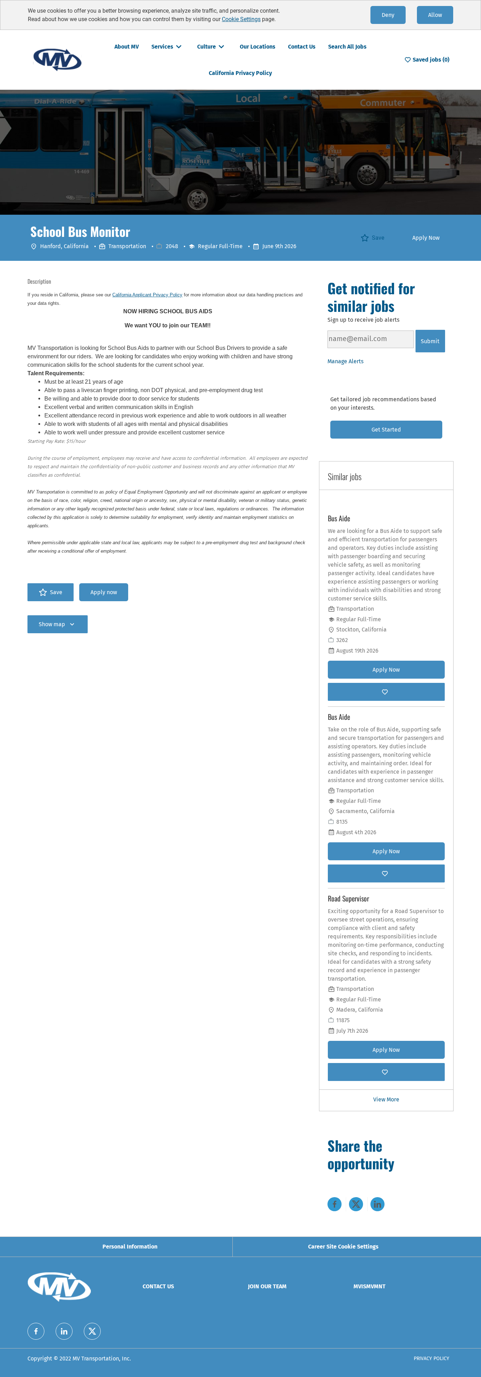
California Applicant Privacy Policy (147, 294)
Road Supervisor (348, 898)
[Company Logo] (57, 59)
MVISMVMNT (370, 1286)
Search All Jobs (347, 46)
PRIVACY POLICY (431, 1359)
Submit (430, 341)
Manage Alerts (345, 361)
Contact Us (302, 46)
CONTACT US (158, 1286)
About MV (126, 46)
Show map (52, 624)
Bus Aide (339, 518)
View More (386, 1099)
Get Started (386, 429)
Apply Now (425, 237)
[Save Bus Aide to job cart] (386, 692)
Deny (388, 15)
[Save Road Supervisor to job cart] (386, 1072)
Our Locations (257, 46)
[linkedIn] (64, 1331)
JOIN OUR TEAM (267, 1286)
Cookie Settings (241, 19)
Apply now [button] (103, 592)
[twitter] (92, 1331)
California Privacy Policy (240, 73)
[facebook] (35, 1331)
